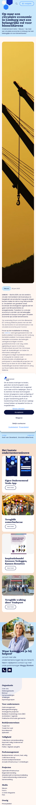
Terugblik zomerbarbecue (14, 520)
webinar (7, 333)
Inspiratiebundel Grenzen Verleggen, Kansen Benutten (16, 561)
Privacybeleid (23, 427)
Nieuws (21, 29)
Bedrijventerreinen (10, 722)
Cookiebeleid (13, 427)
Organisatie (7, 685)
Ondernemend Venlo (9, 29)
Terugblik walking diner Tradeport (15, 601)
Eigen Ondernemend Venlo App (16, 481)
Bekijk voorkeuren (19, 423)
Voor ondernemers (10, 704)
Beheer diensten (18, 409)
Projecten (6, 767)
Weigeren (19, 418)
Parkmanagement (10, 752)
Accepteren (19, 412)
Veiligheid (6, 737)
